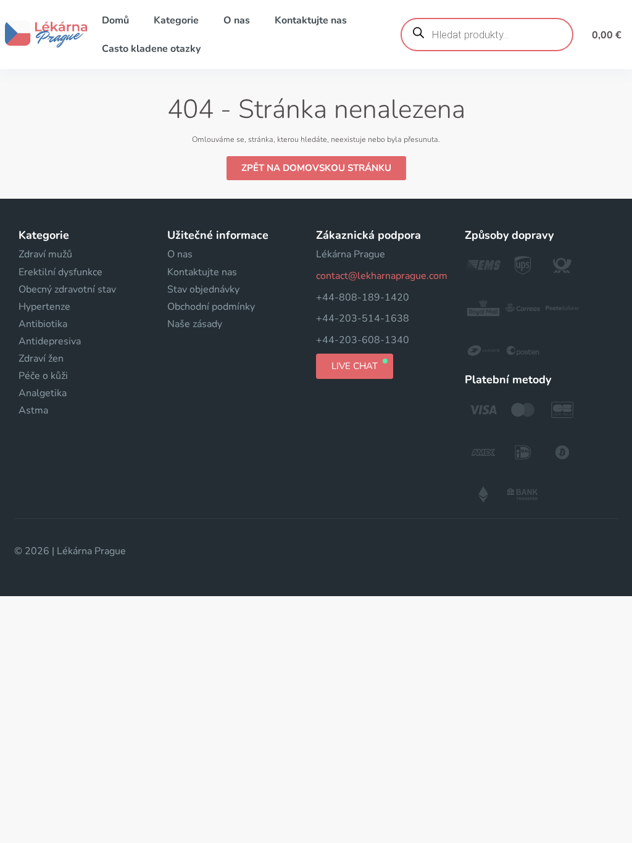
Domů (115, 20)
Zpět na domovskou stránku (316, 168)
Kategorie (176, 20)
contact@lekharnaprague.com (381, 276)
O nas (236, 20)
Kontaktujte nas (311, 20)
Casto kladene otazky (151, 49)
